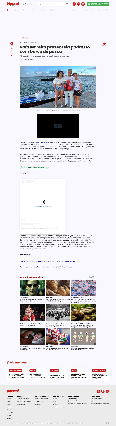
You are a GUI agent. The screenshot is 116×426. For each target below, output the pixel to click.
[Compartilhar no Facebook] (11, 51)
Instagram (38, 404)
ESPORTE (52, 10)
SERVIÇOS (74, 10)
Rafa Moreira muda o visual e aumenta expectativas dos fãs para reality (47, 261)
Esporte (9, 404)
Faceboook (38, 407)
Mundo (9, 415)
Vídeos (9, 418)
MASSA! (55, 398)
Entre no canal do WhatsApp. (37, 168)
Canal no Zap (39, 401)
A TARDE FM (56, 404)
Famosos (26, 38)
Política (9, 407)
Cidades (9, 410)
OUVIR (11, 45)
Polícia (9, 398)
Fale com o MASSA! (42, 396)
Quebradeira (21, 404)
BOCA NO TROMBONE (103, 10)
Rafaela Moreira (41, 142)
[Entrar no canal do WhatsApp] (22, 167)
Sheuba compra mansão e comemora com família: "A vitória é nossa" (46, 267)
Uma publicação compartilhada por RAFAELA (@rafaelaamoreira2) (39, 228)
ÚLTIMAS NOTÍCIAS (19, 10)
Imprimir (104, 45)
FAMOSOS (63, 10)
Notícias (10, 396)
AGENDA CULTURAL (87, 10)
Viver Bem (10, 412)
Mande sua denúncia (41, 398)
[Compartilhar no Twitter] (11, 54)
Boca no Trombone (23, 398)
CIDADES (42, 10)
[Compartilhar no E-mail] (11, 56)
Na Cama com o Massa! (24, 401)
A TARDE (55, 401)
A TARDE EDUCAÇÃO (59, 407)
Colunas (20, 396)
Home (22, 38)
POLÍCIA (32, 10)
